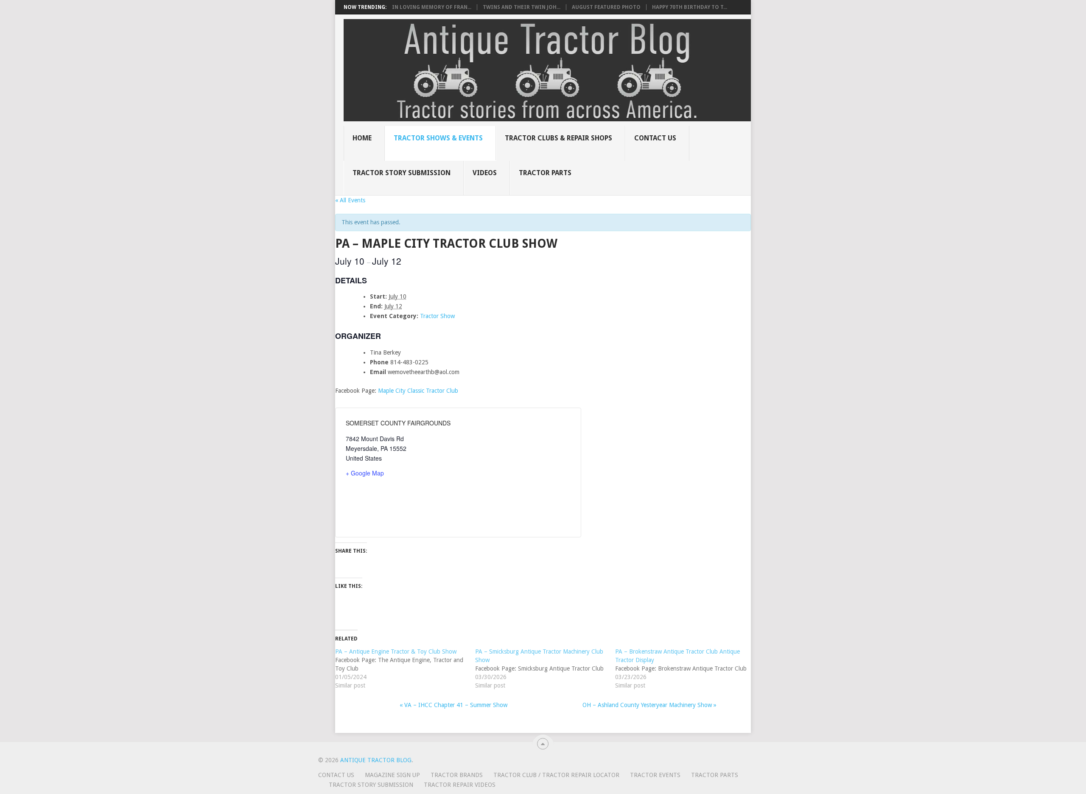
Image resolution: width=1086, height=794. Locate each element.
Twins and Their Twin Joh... (521, 7)
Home (362, 138)
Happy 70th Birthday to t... (689, 7)
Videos (485, 173)
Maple (386, 390)
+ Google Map (365, 473)
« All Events (350, 200)
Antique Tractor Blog (375, 760)
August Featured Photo (606, 7)
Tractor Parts (545, 173)
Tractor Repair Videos (459, 784)
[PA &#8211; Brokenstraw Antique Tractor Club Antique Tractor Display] (685, 668)
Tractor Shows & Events (438, 138)
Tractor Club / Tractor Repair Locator (556, 775)
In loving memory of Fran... (431, 7)
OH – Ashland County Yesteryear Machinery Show (649, 705)
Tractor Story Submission (402, 173)
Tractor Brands (457, 775)
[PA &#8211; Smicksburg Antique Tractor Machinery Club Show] (545, 668)
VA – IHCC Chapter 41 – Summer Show (453, 705)
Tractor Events (655, 775)
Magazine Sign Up (392, 775)
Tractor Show (437, 316)
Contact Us (655, 138)
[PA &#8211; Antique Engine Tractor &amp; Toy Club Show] (405, 668)
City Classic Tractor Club (426, 390)
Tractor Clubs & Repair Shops (558, 138)
